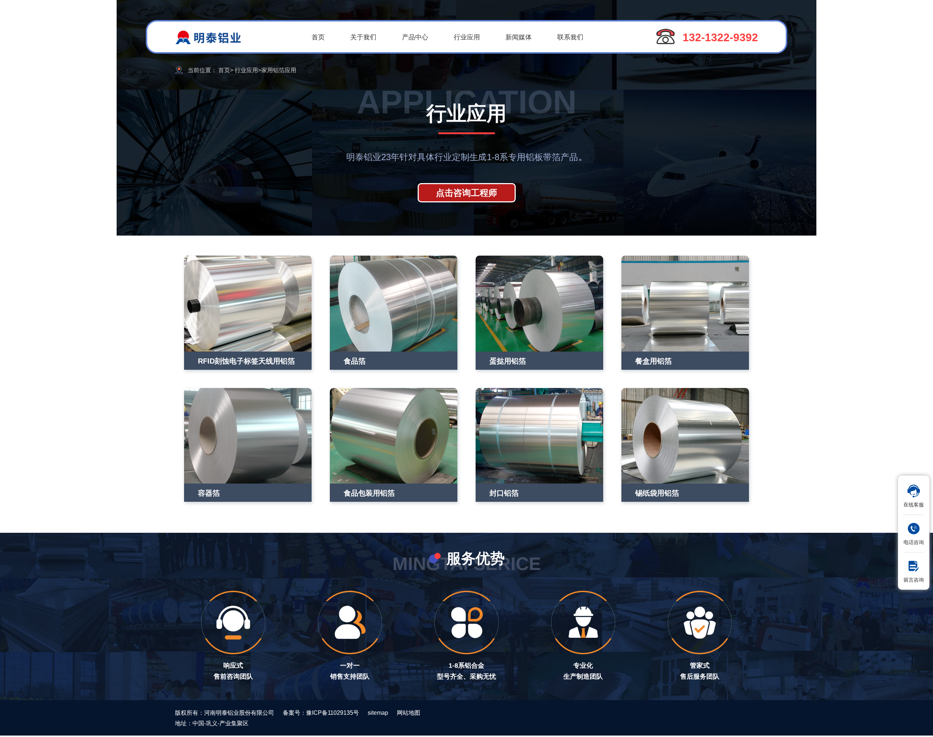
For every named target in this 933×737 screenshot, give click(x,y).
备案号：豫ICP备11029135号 (321, 712)
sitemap (378, 712)
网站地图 (408, 712)
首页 (318, 36)
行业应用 (467, 36)
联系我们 (570, 36)
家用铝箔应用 (278, 70)
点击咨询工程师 (466, 192)
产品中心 (415, 36)
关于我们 (363, 36)
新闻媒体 (518, 36)
